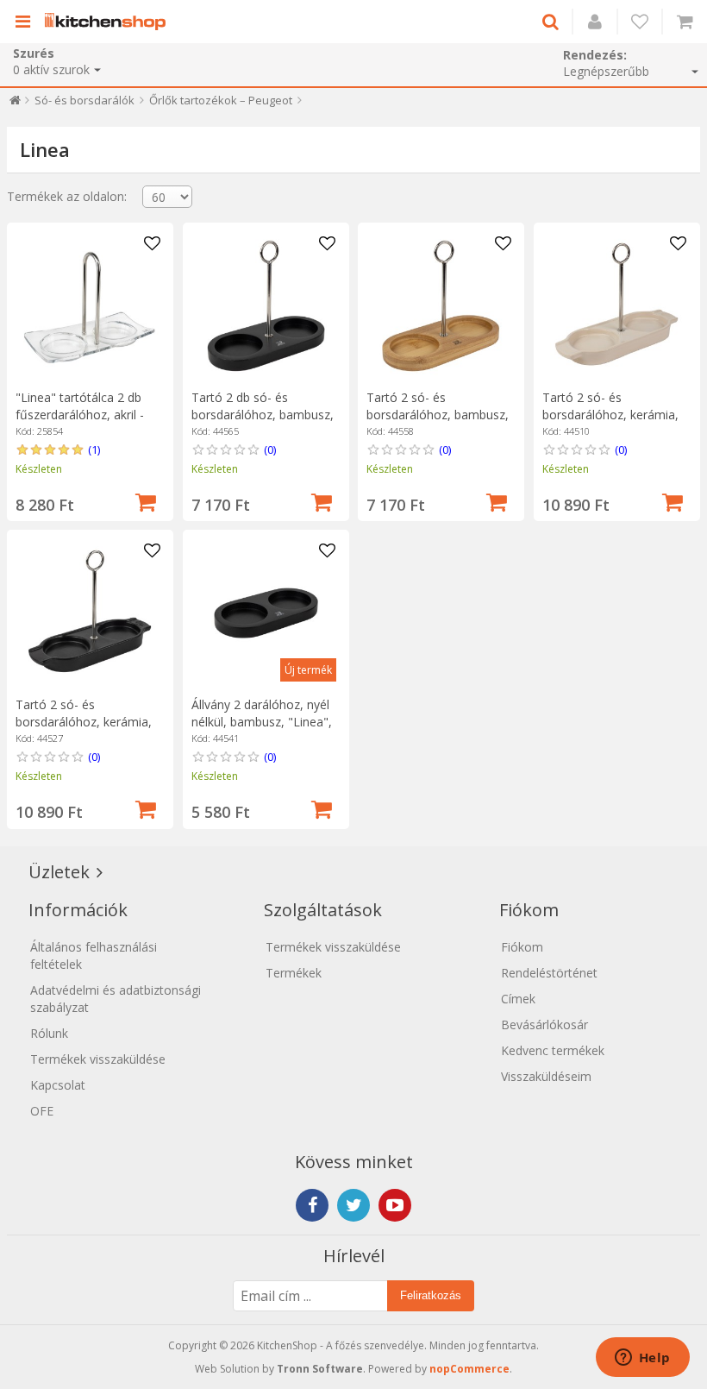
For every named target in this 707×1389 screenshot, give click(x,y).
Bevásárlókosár (544, 1024)
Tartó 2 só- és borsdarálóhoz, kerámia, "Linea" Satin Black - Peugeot (84, 730)
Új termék (308, 670)
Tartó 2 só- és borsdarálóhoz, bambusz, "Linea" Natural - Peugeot (438, 414)
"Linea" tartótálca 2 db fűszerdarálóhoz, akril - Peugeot (80, 414)
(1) (94, 449)
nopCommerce (469, 1368)
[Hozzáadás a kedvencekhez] (152, 244)
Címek (518, 998)
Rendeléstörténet (549, 973)
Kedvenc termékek (552, 1050)
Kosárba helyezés (145, 500)
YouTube (395, 1205)
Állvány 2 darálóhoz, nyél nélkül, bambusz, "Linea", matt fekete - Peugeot (261, 721)
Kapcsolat (57, 1085)
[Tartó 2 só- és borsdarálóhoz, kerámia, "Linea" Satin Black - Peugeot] (90, 613)
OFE (41, 1111)
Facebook (312, 1205)
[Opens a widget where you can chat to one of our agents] (642, 1358)
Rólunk (49, 1033)
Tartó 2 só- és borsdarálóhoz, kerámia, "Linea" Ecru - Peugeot (610, 414)
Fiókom (522, 947)
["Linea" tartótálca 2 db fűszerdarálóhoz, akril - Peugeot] (90, 305)
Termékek (294, 973)
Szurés (33, 53)
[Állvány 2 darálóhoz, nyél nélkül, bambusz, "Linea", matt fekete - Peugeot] (266, 613)
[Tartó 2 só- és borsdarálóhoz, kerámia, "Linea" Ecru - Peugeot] (616, 305)
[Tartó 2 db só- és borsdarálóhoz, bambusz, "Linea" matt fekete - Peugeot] (266, 305)
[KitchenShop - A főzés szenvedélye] (109, 21)
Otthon (15, 104)
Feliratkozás (430, 1295)
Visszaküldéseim (546, 1076)
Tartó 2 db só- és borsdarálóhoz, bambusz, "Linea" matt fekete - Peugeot (262, 423)
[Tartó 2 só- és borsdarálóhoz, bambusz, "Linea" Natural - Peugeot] (441, 305)
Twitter (353, 1205)
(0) (270, 449)
